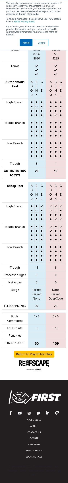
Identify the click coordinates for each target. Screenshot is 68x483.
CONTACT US (34, 432)
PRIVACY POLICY (34, 450)
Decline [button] (41, 42)
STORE (34, 444)
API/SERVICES (34, 419)
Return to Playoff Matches (34, 354)
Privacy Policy (24, 21)
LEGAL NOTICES (34, 456)
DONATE (34, 438)
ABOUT (34, 426)
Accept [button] (26, 42)
